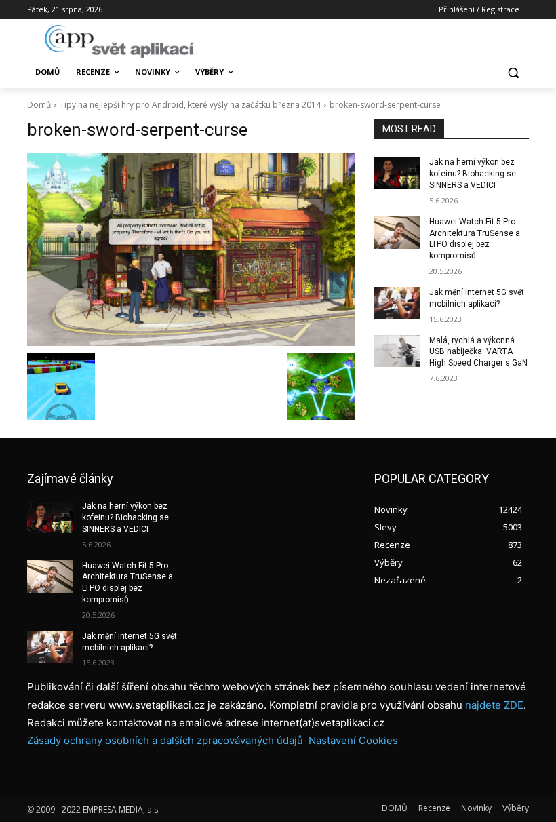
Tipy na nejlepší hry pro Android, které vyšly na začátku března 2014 (190, 105)
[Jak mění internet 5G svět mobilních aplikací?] (397, 303)
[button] (513, 72)
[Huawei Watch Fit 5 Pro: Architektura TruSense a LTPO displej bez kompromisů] (397, 232)
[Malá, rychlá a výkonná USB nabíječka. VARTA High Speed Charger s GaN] (397, 351)
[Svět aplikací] (119, 41)
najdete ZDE (494, 705)
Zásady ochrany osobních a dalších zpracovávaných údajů (165, 740)
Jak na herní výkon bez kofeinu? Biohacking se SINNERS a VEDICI (472, 173)
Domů (39, 105)
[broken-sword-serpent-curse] (191, 249)
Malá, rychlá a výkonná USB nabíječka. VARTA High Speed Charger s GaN (478, 352)
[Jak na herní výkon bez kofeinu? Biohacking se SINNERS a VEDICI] (397, 173)
